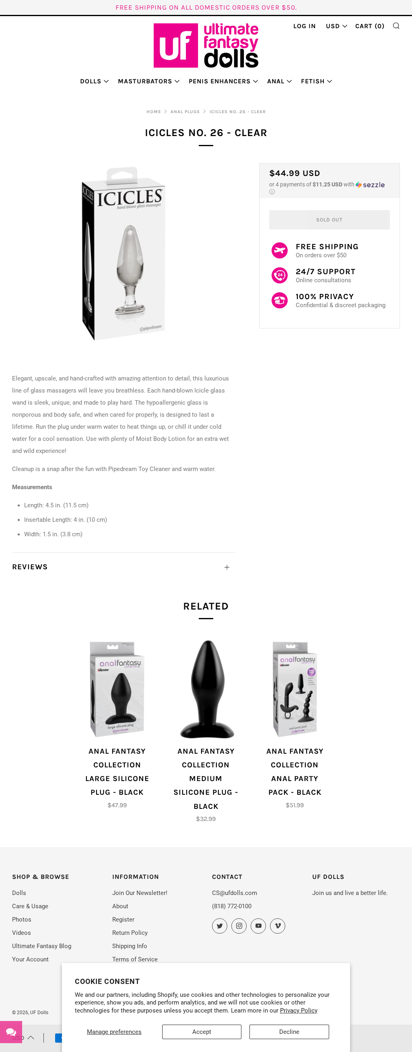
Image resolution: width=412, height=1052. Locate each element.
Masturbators (145, 81)
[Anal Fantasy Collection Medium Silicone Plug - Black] (206, 689)
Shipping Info (129, 946)
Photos (21, 919)
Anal (275, 81)
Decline (289, 1031)
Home (153, 111)
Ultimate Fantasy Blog (41, 946)
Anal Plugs (185, 111)
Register (123, 919)
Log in (304, 26)
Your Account (30, 959)
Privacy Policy (298, 1010)
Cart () (370, 26)
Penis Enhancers (220, 81)
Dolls (90, 81)
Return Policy (130, 932)
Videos (21, 932)
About (120, 906)
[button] (329, 188)
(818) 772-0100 (231, 906)
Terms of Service (135, 959)
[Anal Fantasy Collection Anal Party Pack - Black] (295, 689)
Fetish (313, 81)
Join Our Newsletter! (139, 893)
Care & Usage (30, 906)
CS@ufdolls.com (234, 893)
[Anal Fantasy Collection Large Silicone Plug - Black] (117, 689)
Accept (201, 1031)
